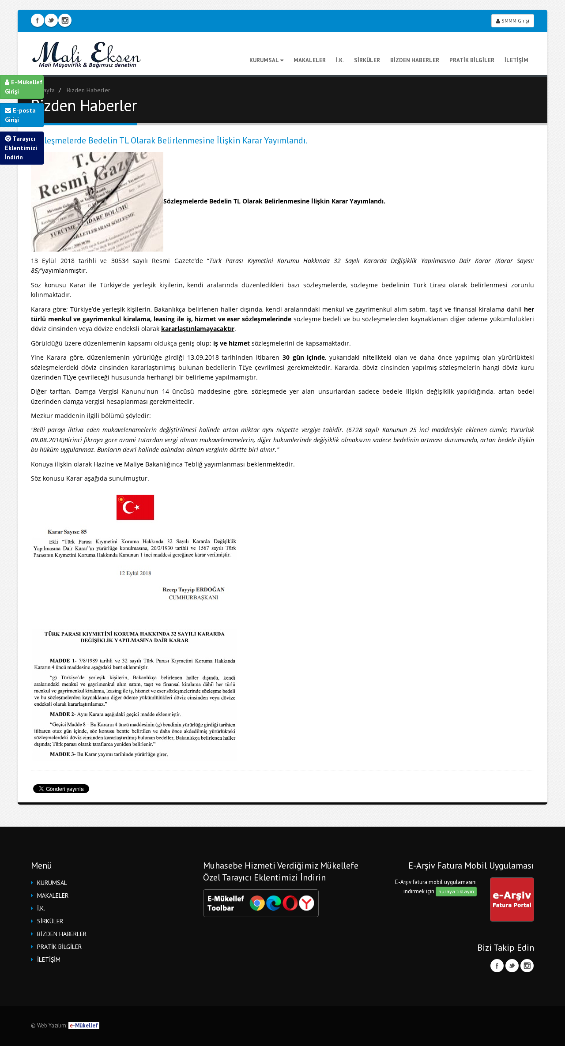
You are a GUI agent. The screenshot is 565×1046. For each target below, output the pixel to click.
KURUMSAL (264, 60)
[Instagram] (527, 965)
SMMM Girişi (514, 20)
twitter (51, 20)
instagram (65, 20)
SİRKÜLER (367, 60)
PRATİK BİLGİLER (471, 60)
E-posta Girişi (20, 115)
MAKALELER (310, 60)
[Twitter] (512, 965)
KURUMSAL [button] (52, 883)
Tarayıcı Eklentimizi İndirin (21, 148)
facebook (37, 20)
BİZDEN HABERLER (414, 60)
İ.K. (340, 60)
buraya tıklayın (456, 891)
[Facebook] (497, 965)
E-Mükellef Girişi (23, 86)
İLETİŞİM (516, 60)
